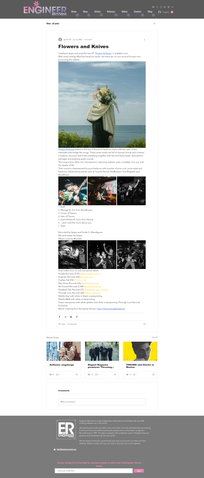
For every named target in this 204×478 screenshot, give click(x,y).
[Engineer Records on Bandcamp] (168, 7)
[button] (172, 11)
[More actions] (144, 39)
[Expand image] (72, 190)
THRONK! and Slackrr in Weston (140, 366)
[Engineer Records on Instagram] (161, 7)
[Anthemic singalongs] (64, 351)
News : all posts (53, 23)
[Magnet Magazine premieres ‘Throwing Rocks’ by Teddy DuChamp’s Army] (102, 351)
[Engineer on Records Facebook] (157, 7)
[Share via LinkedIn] (71, 317)
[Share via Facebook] (59, 317)
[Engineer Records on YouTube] (153, 7)
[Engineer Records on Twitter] (164, 7)
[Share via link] (77, 317)
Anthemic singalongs (61, 365)
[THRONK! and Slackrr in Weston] (140, 351)
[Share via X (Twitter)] (65, 317)
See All (154, 337)
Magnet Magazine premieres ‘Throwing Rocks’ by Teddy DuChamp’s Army (100, 366)
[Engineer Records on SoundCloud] (172, 7)
